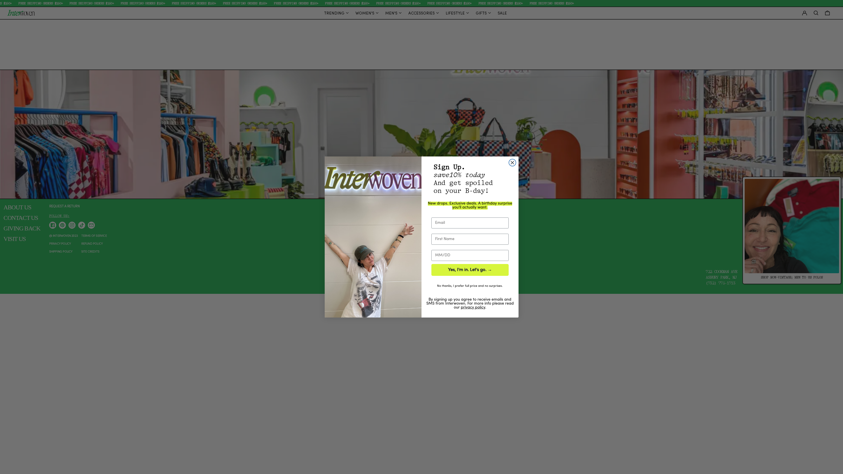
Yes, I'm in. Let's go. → (470, 270)
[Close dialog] (512, 162)
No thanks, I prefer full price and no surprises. (470, 286)
